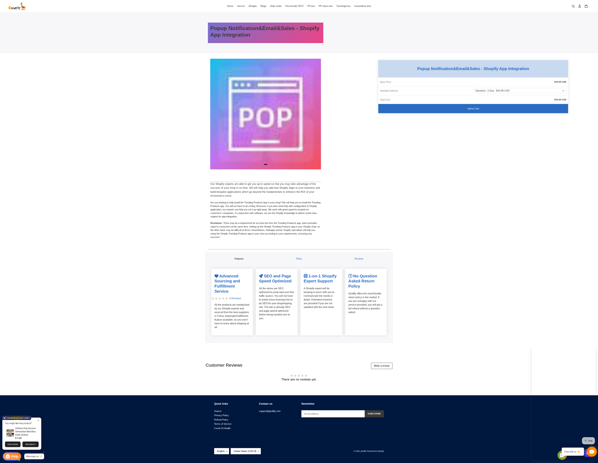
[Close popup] (38, 420)
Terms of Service (222, 424)
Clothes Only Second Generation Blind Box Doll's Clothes (25, 431)
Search (217, 411)
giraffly (363, 451)
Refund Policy (221, 419)
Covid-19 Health (222, 428)
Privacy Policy (221, 415)
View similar (12, 444)
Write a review (382, 365)
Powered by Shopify (375, 451)
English (221, 451)
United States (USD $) (245, 451)
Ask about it (30, 444)
